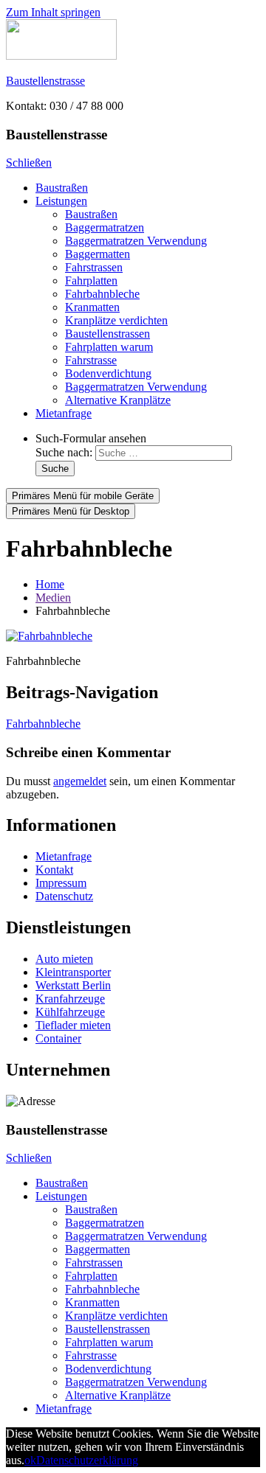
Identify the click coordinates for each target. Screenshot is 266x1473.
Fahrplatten (91, 280)
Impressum (60, 883)
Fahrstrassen (94, 267)
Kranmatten (92, 307)
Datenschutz (64, 896)
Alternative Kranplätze (118, 400)
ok (30, 1460)
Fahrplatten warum (109, 347)
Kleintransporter (73, 972)
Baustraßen (61, 187)
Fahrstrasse (91, 360)
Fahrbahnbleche (102, 294)
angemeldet (79, 781)
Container (58, 1038)
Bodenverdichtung (108, 373)
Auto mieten (64, 959)
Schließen (29, 162)
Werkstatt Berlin (73, 985)
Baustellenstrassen (107, 333)
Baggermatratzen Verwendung (136, 240)
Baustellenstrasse (45, 80)
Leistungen (61, 201)
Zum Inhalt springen (53, 12)
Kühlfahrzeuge (70, 1012)
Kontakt (54, 869)
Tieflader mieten (73, 1025)
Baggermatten (97, 254)
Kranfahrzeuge (70, 998)
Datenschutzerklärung (87, 1460)
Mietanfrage (63, 413)
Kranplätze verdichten (116, 320)
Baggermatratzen (104, 227)
